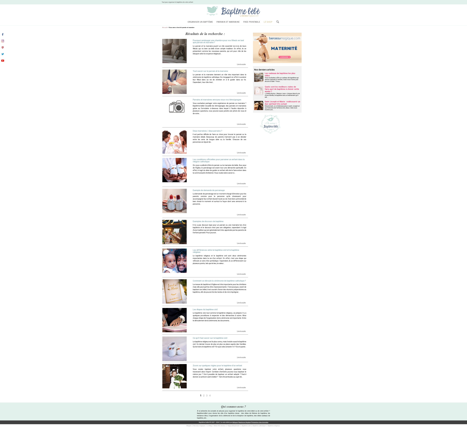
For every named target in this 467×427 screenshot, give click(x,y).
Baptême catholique (259, 426)
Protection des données (259, 422)
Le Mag (209, 426)
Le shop (268, 22)
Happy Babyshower (234, 426)
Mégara (235, 422)
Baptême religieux (274, 426)
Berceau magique (199, 426)
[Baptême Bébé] (233, 11)
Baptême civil (246, 426)
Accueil (164, 27)
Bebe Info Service (219, 426)
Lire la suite (241, 64)
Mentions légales (245, 422)
